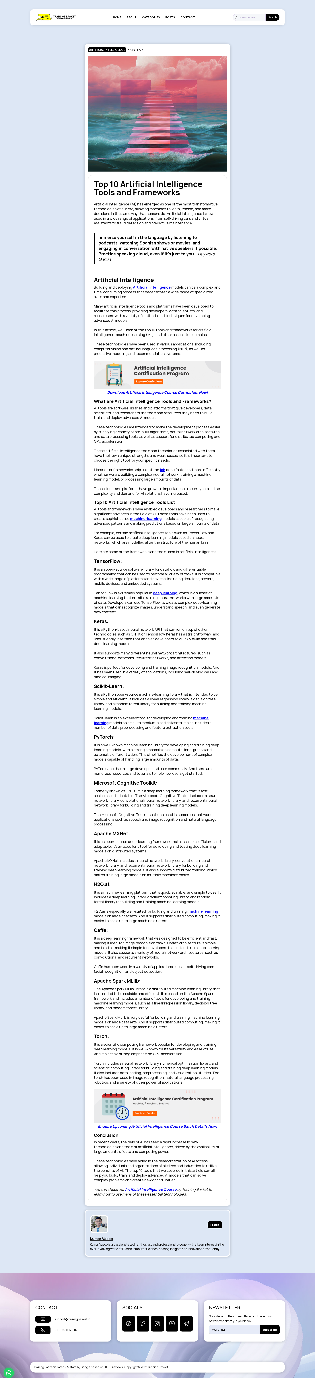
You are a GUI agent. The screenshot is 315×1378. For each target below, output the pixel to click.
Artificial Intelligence (107, 50)
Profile (214, 1225)
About (132, 17)
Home (117, 17)
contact (187, 17)
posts (170, 17)
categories (151, 17)
